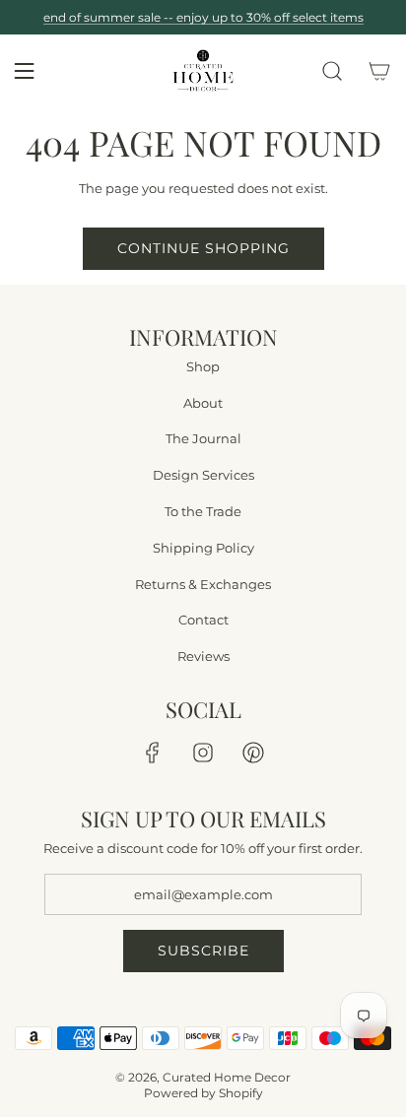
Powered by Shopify (203, 1092)
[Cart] (379, 71)
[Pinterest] (253, 752)
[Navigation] (23, 71)
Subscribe (203, 950)
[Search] (332, 71)
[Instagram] (203, 752)
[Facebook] (152, 752)
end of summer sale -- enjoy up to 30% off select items (203, 17)
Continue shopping (203, 248)
